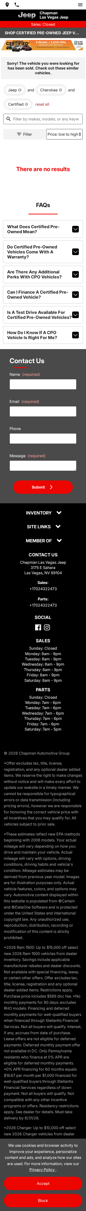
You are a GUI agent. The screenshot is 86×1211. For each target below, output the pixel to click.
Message (28, 455)
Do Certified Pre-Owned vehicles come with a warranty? (32, 251)
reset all (42, 104)
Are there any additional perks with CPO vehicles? (34, 274)
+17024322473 (43, 588)
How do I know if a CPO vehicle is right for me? (32, 335)
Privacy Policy (42, 1169)
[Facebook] (38, 627)
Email (24, 401)
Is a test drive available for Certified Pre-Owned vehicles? (39, 315)
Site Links (39, 527)
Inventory (39, 513)
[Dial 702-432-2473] (17, 5)
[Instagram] (47, 627)
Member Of (39, 541)
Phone (15, 428)
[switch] (80, 5)
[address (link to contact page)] (7, 5)
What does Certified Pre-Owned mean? (33, 229)
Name (25, 374)
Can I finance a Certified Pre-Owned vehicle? (37, 295)
